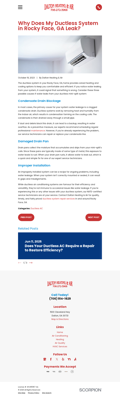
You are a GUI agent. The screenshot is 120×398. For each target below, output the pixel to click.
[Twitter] (57, 359)
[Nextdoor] (69, 359)
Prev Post (26, 217)
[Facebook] (50, 359)
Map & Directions (60, 319)
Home (60, 332)
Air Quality (60, 343)
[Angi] (75, 359)
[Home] (59, 7)
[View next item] (30, 262)
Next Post (93, 217)
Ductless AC (37, 208)
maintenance (38, 130)
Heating (60, 339)
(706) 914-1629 (60, 299)
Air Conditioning (60, 335)
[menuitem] (21, 392)
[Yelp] (63, 359)
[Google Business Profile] (44, 359)
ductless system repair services (59, 198)
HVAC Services (60, 346)
